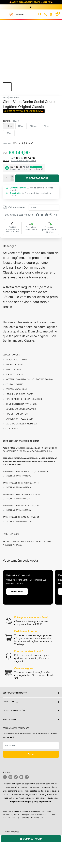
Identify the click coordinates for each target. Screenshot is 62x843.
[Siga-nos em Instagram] (10, 777)
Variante (7, 143)
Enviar (31, 754)
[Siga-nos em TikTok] (27, 777)
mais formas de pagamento (23, 160)
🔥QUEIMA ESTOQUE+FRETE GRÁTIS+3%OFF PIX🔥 (31, 2)
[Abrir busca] (39, 14)
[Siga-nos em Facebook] (5, 777)
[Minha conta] (45, 14)
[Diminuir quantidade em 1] (12, 179)
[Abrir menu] (4, 14)
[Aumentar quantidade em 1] (12, 176)
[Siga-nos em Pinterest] (16, 777)
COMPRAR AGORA (38, 178)
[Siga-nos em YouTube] (21, 777)
